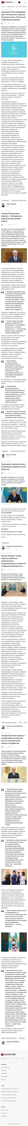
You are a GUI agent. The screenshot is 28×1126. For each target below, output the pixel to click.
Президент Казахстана (19, 200)
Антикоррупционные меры (8, 1097)
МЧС (20, 722)
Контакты (4, 1113)
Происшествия (5, 1067)
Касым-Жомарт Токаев (17, 451)
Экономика (4, 1076)
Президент (5, 200)
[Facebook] (11, 23)
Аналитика (4, 1073)
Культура (22, 1038)
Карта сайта (4, 1110)
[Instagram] (2, 23)
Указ (15, 477)
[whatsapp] (5, 23)
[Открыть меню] (25, 2)
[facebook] (11, 1058)
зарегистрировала (13, 433)
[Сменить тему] (20, 2)
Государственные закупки (8, 1100)
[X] (14, 23)
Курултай (5, 451)
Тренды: (3, 6)
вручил (22, 1028)
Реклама (3, 1116)
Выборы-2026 (11, 6)
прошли (23, 426)
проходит (21, 443)
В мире (3, 1079)
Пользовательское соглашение (10, 1088)
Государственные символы (8, 1094)
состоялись (4, 422)
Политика (4, 1070)
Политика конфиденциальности (10, 1091)
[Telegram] (8, 23)
